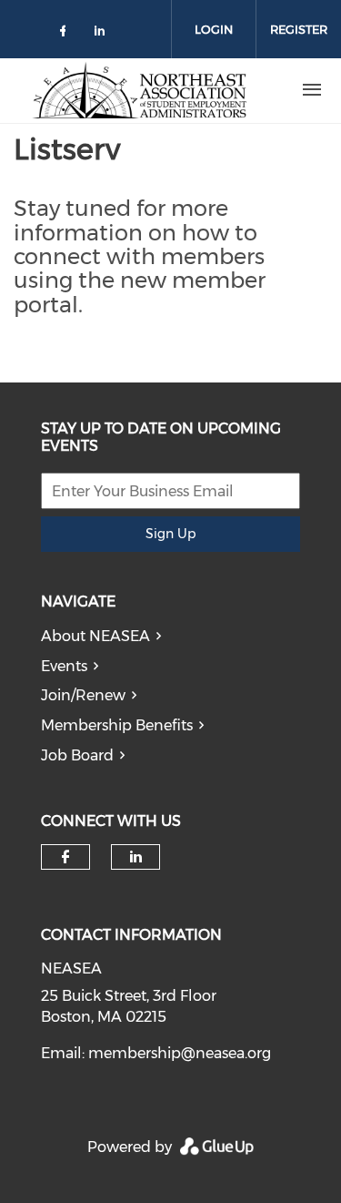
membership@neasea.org (179, 1053)
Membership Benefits (117, 725)
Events (64, 666)
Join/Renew (83, 695)
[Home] (139, 90)
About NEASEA (95, 636)
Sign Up (170, 533)
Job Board (77, 755)
